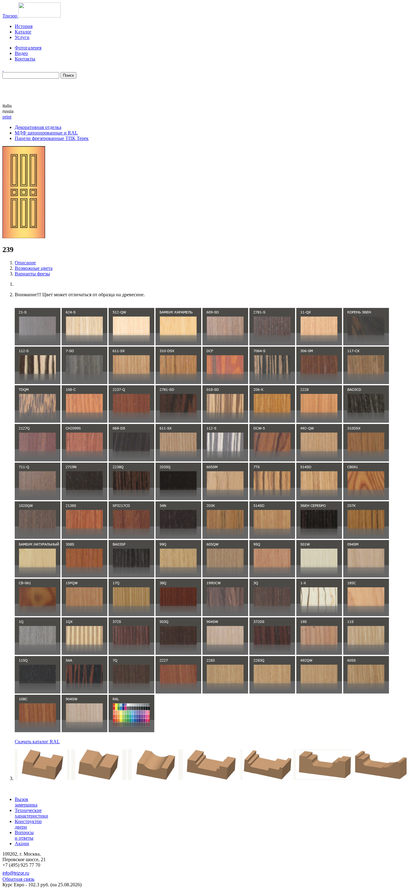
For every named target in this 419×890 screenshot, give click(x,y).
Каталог (23, 31)
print (6, 116)
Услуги (22, 37)
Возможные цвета (33, 268)
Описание (25, 262)
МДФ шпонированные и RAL (46, 132)
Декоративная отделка (38, 127)
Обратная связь (18, 879)
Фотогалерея (28, 47)
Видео (21, 53)
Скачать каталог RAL (37, 741)
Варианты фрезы (32, 273)
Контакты (25, 58)
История (24, 26)
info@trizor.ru (15, 873)
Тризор (10, 15)
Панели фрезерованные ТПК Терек (52, 138)
